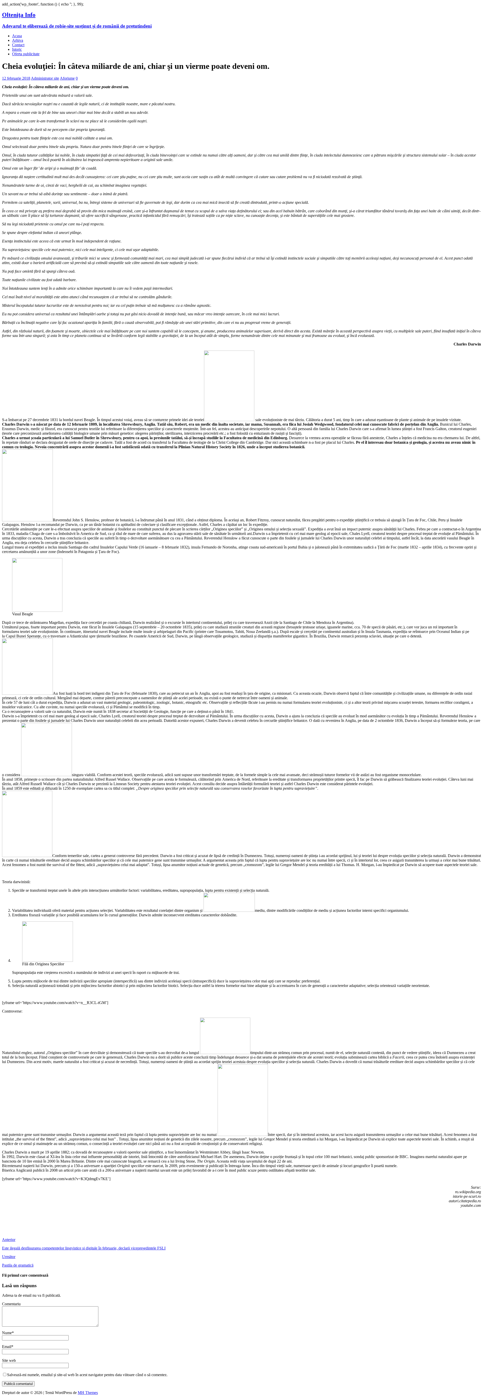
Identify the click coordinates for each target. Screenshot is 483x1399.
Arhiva (17, 40)
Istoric (17, 49)
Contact (18, 45)
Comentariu (11, 1304)
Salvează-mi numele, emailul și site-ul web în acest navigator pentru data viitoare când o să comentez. (87, 1375)
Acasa (17, 36)
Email (6, 1346)
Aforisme (67, 78)
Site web (9, 1360)
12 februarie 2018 (16, 78)
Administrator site (45, 78)
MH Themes (88, 1392)
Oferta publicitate (25, 54)
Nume (7, 1333)
